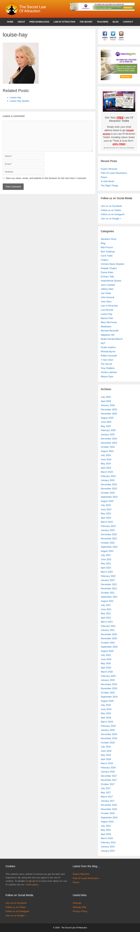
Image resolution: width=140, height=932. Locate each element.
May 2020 (106, 663)
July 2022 (106, 555)
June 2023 (106, 509)
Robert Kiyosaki (109, 355)
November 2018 (109, 738)
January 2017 (108, 801)
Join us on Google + (111, 218)
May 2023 (106, 513)
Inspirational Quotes (111, 280)
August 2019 (107, 701)
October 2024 (108, 447)
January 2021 (108, 630)
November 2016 (109, 809)
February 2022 (108, 576)
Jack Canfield (108, 285)
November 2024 (109, 443)
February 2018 (108, 767)
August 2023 (107, 501)
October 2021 (108, 592)
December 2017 (109, 776)
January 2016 (108, 846)
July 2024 (106, 455)
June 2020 (106, 659)
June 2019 (106, 709)
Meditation (106, 326)
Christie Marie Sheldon (112, 264)
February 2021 (108, 626)
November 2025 (109, 413)
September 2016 (109, 817)
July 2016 (106, 826)
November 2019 (109, 688)
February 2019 (108, 726)
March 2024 (107, 472)
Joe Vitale (106, 293)
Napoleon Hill (107, 335)
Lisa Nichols (107, 310)
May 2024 (106, 463)
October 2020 (108, 642)
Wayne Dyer (107, 376)
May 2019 (106, 713)
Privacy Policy (80, 911)
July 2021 (106, 605)
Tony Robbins (108, 368)
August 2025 (107, 418)
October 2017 (108, 784)
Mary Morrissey (109, 322)
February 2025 (108, 430)
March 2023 (107, 522)
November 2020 (109, 638)
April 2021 (106, 617)
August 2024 (107, 451)
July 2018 (106, 746)
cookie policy (31, 884)
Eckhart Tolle (107, 276)
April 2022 (106, 567)
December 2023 (109, 484)
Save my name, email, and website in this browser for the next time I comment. (46, 178)
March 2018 (107, 763)
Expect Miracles (109, 169)
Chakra (104, 260)
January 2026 (108, 405)
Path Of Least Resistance (114, 173)
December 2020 (109, 634)
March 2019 (107, 721)
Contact (128, 22)
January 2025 (108, 434)
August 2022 (107, 551)
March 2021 (107, 622)
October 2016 (108, 813)
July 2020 (106, 655)
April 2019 (106, 717)
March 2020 (107, 671)
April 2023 (106, 518)
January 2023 (108, 530)
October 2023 (108, 493)
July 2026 (106, 397)
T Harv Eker (107, 360)
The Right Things (109, 185)
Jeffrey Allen (107, 289)
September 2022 (109, 547)
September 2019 (109, 696)
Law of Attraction (64, 22)
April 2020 (106, 667)
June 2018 (106, 751)
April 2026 (106, 401)
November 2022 (109, 538)
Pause (104, 177)
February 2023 (108, 526)
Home (10, 22)
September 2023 (109, 497)
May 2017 (106, 792)
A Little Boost (107, 181)
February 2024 (108, 476)
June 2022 (106, 559)
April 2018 (106, 759)
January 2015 (108, 851)
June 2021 (106, 609)
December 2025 (109, 409)
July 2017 (106, 788)
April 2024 (106, 468)
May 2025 (106, 426)
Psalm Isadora (108, 347)
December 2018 (109, 734)
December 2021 (109, 584)
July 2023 (106, 505)
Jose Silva (106, 301)
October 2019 (108, 692)
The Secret (86, 22)
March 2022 (107, 572)
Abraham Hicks (108, 239)
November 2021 (109, 588)
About (21, 22)
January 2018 (108, 771)
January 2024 (108, 480)
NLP (103, 343)
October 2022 (108, 542)
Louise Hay (106, 314)
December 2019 (109, 684)
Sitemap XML (79, 907)
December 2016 (109, 805)
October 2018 (108, 742)
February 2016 (108, 842)
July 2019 (106, 705)
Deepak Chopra (109, 268)
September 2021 (109, 597)
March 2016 (107, 838)
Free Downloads (39, 22)
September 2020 (109, 646)
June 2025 (106, 422)
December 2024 (109, 438)
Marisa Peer (107, 318)
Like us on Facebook (111, 206)
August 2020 (107, 651)
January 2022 (108, 580)
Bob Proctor (107, 247)
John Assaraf (107, 297)
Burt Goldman (108, 251)
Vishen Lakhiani (109, 372)
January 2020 (108, 680)
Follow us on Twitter (111, 210)
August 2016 (107, 821)
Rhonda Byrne (108, 351)
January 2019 (108, 730)
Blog (116, 22)
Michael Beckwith (110, 330)
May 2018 (106, 755)
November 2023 (109, 488)
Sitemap (77, 903)
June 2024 (106, 459)
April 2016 (106, 834)
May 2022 (106, 563)
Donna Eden (107, 272)
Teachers (102, 22)
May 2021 (106, 613)
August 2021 (107, 601)
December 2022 (109, 534)
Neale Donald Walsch (112, 339)
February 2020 (108, 676)
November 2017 (109, 780)
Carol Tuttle (107, 255)
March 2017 (107, 796)
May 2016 (106, 830)
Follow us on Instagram (113, 214)
